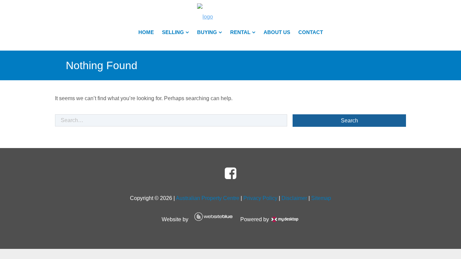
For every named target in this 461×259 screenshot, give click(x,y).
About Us (277, 32)
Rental (240, 32)
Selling (173, 32)
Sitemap (321, 198)
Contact (310, 32)
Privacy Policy (260, 198)
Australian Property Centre (207, 198)
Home (146, 32)
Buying (207, 32)
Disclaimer (294, 198)
